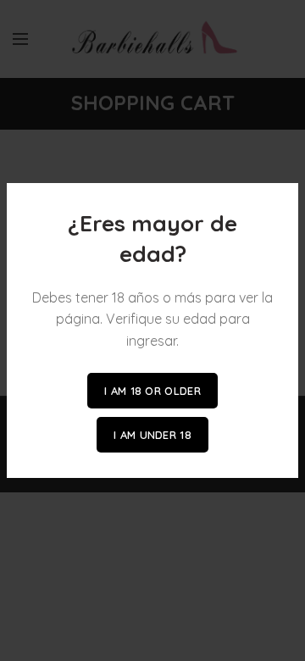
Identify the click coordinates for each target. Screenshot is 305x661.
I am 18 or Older (152, 390)
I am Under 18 (152, 435)
